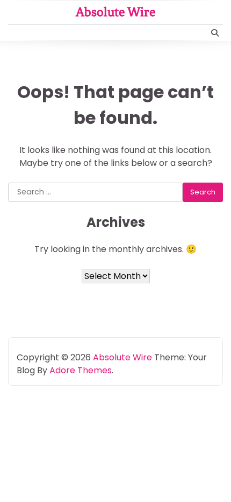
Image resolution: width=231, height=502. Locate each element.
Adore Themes (80, 370)
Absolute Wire (115, 11)
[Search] (215, 33)
